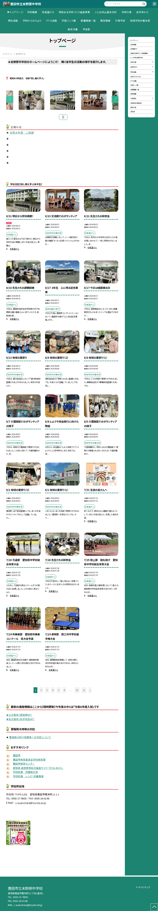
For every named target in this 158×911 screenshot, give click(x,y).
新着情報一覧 (88, 20)
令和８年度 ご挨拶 (22, 132)
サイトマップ (144, 887)
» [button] (90, 690)
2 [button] (41, 690)
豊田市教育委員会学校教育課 (29, 759)
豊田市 (16, 755)
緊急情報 (105, 20)
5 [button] (58, 690)
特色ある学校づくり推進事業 (74, 12)
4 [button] (52, 690)
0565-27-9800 (20, 897)
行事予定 (120, 20)
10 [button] (77, 690)
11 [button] (84, 690)
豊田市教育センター (24, 763)
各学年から (142, 12)
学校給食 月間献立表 (25, 772)
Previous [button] (9, 99)
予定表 (86, 29)
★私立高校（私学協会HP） (20, 719)
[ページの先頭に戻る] (154, 907)
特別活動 (13, 20)
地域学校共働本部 (140, 20)
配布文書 (73, 29)
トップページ (16, 12)
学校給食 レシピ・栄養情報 (28, 776)
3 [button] (47, 690)
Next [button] (115, 99)
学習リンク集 (69, 20)
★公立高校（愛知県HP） (19, 715)
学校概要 (32, 12)
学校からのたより (32, 20)
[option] (62, 100)
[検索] (143, 4)
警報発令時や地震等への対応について (30, 737)
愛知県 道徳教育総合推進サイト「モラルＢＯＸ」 (38, 768)
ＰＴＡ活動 (51, 20)
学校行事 (127, 12)
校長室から (48, 12)
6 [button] (64, 690)
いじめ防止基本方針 (106, 12)
